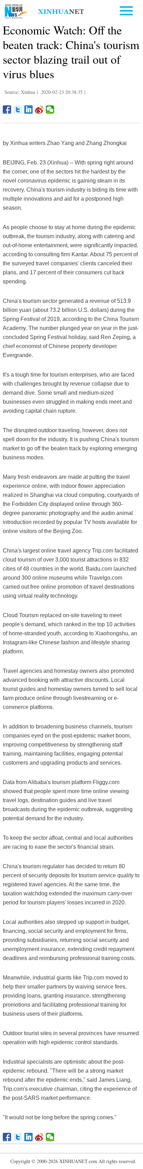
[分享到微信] (50, 109)
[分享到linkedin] (28, 109)
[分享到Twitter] (18, 109)
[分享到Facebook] (7, 109)
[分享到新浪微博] (39, 109)
